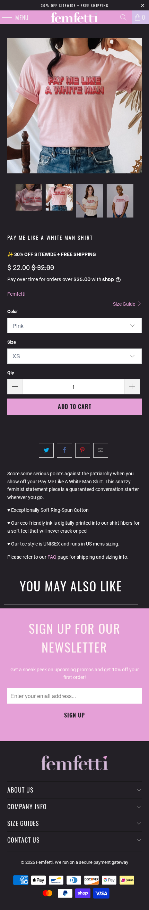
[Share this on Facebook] (64, 450)
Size (11, 342)
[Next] (136, 105)
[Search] (123, 17)
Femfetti (16, 294)
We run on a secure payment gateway (91, 862)
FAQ (51, 557)
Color (12, 311)
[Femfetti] (74, 17)
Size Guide (124, 304)
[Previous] (12, 105)
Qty (10, 372)
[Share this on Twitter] (46, 450)
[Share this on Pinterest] (82, 450)
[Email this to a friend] (100, 450)
